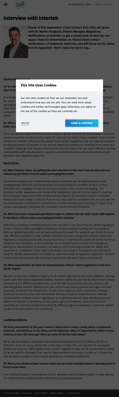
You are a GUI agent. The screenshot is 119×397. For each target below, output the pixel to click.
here (63, 106)
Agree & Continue (82, 123)
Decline (25, 123)
